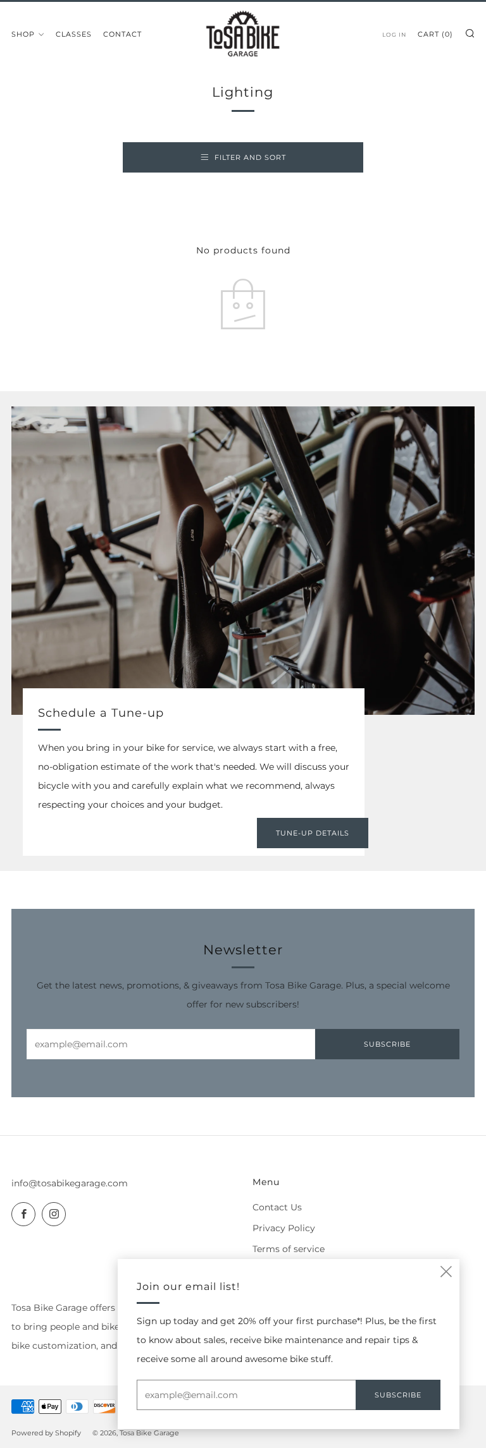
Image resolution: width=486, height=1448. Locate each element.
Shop (23, 34)
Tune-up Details (312, 833)
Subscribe (387, 1044)
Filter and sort (250, 157)
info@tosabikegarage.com (69, 1183)
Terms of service (288, 1249)
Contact (122, 34)
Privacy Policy (283, 1228)
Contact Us (277, 1207)
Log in (394, 34)
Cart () (435, 34)
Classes (74, 34)
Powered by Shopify (46, 1432)
